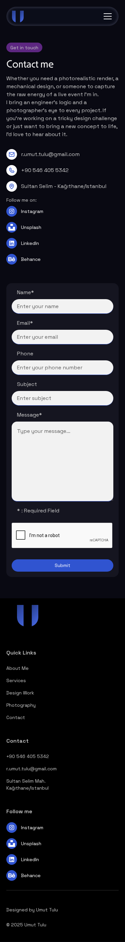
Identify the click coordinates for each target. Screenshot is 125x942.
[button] (106, 16)
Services (16, 680)
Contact (15, 717)
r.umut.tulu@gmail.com (31, 769)
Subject (27, 384)
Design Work (20, 693)
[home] (28, 16)
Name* (25, 292)
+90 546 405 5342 (27, 756)
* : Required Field (38, 510)
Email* (25, 322)
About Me (17, 668)
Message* (29, 414)
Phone (25, 353)
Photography (21, 705)
